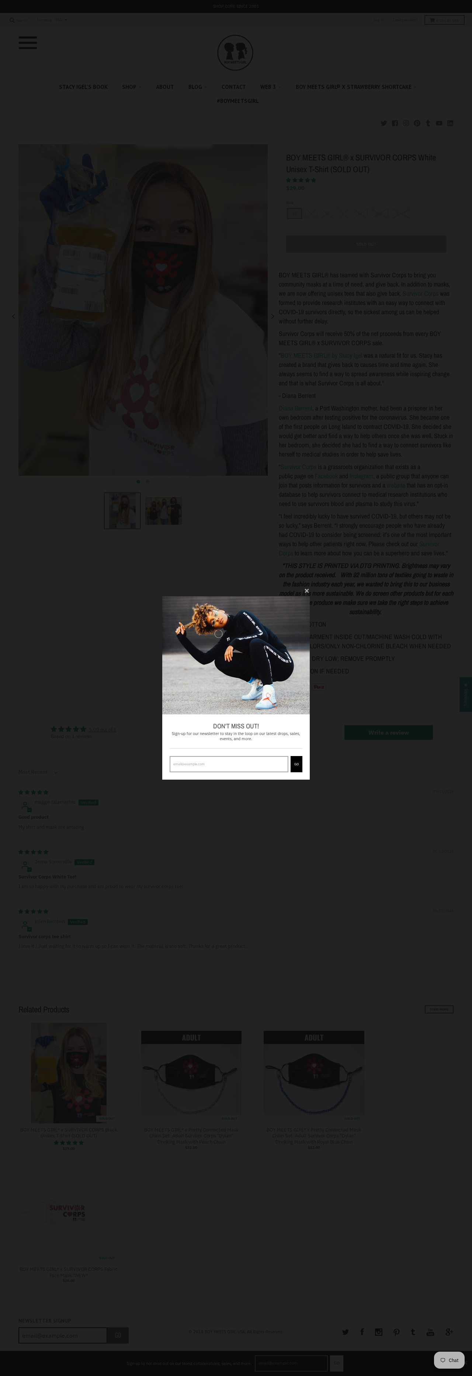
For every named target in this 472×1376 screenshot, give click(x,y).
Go (296, 764)
